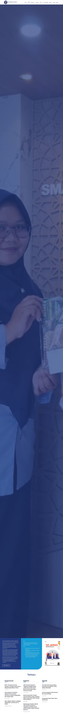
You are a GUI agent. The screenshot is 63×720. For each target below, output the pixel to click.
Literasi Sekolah (46, 2)
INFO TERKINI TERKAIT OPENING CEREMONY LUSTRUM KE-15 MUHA (13, 703)
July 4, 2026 (44, 695)
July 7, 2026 (44, 689)
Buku (41, 2)
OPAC (54, 2)
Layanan (37, 2)
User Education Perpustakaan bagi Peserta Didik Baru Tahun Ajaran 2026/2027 (49, 686)
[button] (30, 637)
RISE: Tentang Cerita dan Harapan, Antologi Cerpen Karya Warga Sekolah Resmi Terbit (13, 686)
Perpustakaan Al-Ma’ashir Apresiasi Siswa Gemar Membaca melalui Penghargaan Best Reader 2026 (12, 694)
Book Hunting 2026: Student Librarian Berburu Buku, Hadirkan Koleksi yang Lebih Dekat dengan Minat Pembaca (31, 697)
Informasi (32, 2)
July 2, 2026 (7, 689)
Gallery (50, 2)
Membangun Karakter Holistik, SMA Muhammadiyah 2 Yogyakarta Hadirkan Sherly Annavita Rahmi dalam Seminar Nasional (31, 706)
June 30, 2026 (44, 701)
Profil (25, 2)
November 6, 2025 (26, 711)
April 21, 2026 (7, 698)
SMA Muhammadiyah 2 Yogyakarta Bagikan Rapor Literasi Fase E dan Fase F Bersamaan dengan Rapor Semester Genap (29, 687)
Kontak (57, 2)
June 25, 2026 (25, 692)
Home (29, 2)
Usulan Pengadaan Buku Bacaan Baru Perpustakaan (50, 693)
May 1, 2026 (25, 701)
